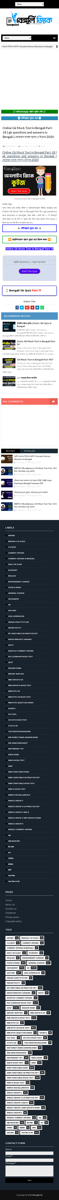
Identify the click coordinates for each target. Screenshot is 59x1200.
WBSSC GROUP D (15, 824)
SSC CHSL (12, 714)
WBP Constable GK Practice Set (24, 778)
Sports (11, 709)
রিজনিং (9, 870)
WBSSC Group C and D (18, 812)
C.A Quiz (12, 547)
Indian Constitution (18, 622)
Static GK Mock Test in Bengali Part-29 (36, 343)
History (12, 611)
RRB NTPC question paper (20, 703)
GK (9, 605)
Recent (10, 451)
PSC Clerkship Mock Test (20, 657)
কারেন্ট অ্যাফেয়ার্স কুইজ (14, 841)
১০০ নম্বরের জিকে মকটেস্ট (27, 377)
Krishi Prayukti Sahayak (20, 639)
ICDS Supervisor (16, 616)
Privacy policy (12, 917)
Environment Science (19, 582)
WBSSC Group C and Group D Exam (24, 818)
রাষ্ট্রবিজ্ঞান (10, 864)
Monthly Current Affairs (21, 651)
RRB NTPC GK (14, 691)
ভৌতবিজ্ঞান (10, 858)
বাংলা (9, 853)
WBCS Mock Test (16, 760)
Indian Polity (14, 628)
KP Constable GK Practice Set (23, 634)
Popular (29, 451)
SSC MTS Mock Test (17, 720)
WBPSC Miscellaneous (19, 795)
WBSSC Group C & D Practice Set (24, 807)
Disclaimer (10, 913)
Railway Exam (14, 668)
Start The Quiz (29, 271)
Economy (12, 570)
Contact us (10, 908)
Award (11, 536)
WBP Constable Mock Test (21, 783)
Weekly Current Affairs (20, 829)
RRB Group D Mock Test (19, 685)
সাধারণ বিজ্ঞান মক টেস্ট (13, 881)
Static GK (13, 726)
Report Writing (16, 674)
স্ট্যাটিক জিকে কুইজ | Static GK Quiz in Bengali (34, 324)
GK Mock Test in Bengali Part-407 (35, 359)
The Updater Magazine (19, 731)
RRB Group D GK (15, 680)
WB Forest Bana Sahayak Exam (23, 737)
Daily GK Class (15, 564)
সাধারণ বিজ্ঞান (11, 876)
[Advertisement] (29, 80)
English (12, 576)
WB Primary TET (16, 749)
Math (10, 645)
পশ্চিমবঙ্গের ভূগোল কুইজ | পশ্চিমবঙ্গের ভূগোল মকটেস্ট (31, 492)
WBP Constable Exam (18, 772)
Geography (13, 599)
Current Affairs (16, 553)
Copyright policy (13, 921)
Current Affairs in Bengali (21, 559)
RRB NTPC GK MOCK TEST (19, 697)
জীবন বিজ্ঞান (11, 847)
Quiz (43, 146)
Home (8, 900)
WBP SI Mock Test (17, 789)
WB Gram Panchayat (18, 743)
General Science (16, 593)
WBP (10, 766)
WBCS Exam (13, 755)
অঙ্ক (9, 835)
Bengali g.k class (16, 541)
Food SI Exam (14, 587)
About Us (10, 904)
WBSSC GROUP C (15, 801)
